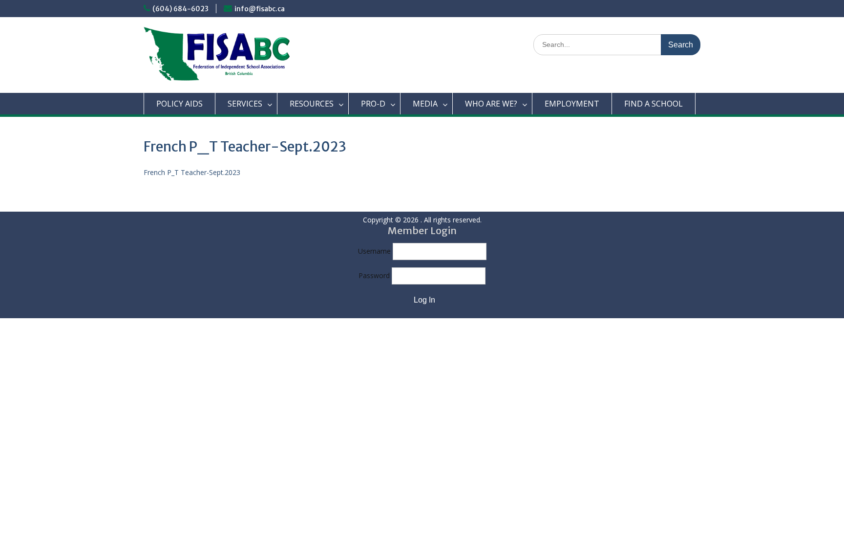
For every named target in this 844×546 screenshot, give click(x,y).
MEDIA (425, 103)
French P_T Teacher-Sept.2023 (192, 172)
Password (374, 275)
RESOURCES (312, 103)
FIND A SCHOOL (653, 103)
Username (374, 251)
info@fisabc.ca (259, 8)
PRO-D (373, 103)
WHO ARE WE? (491, 103)
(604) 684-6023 (180, 8)
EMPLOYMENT (572, 103)
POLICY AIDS (179, 103)
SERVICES (245, 103)
